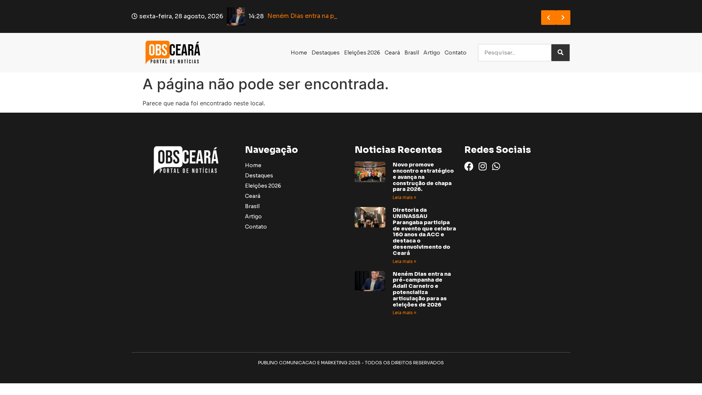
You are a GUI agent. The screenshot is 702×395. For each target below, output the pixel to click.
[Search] (560, 52)
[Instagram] (482, 166)
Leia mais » (404, 197)
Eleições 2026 (362, 52)
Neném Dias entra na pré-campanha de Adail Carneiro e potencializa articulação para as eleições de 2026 (422, 289)
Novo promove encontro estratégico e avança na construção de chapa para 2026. (423, 176)
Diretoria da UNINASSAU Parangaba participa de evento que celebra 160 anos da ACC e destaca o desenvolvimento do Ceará (424, 231)
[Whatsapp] (496, 166)
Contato (456, 52)
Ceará (392, 52)
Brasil (411, 52)
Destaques (326, 52)
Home (299, 52)
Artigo (431, 52)
